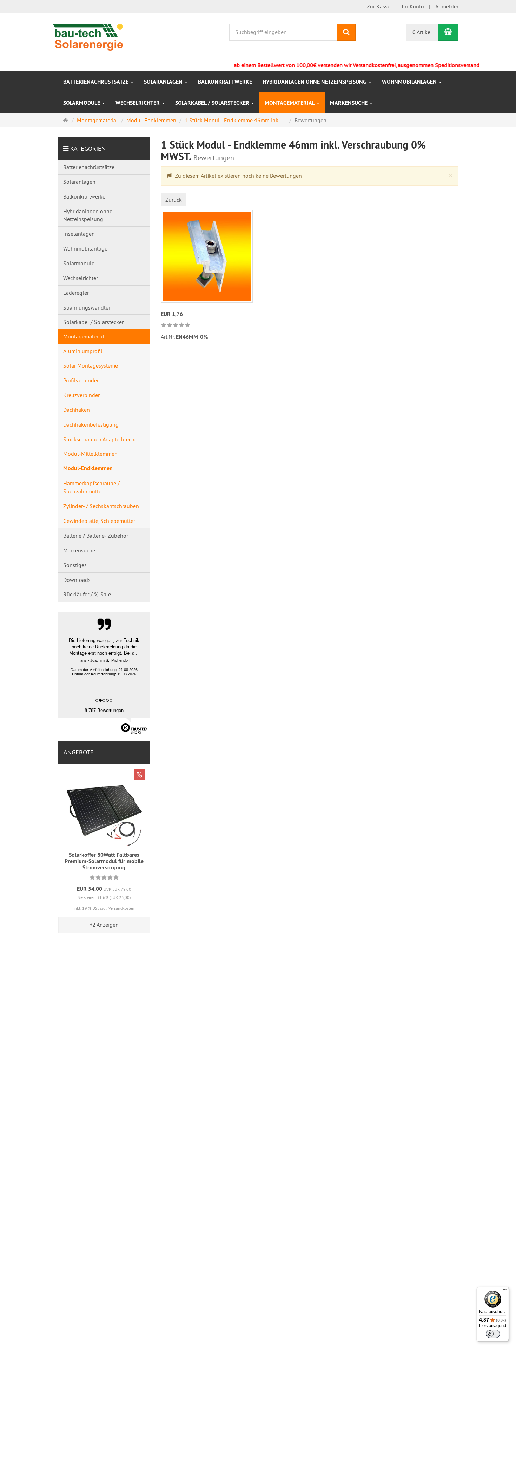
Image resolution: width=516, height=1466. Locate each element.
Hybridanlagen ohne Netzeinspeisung (315, 81)
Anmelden (447, 6)
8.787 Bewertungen (104, 710)
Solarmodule (82, 102)
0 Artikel (422, 31)
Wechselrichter (138, 102)
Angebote (79, 752)
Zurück (173, 199)
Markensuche (349, 102)
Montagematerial (290, 102)
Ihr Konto (413, 6)
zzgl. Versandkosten (117, 908)
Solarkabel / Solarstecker (213, 102)
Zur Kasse (378, 6)
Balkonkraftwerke (225, 81)
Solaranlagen (164, 81)
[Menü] (505, 1291)
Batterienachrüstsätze (96, 81)
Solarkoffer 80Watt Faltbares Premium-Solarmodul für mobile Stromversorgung (104, 861)
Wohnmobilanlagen (410, 81)
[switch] (493, 1334)
